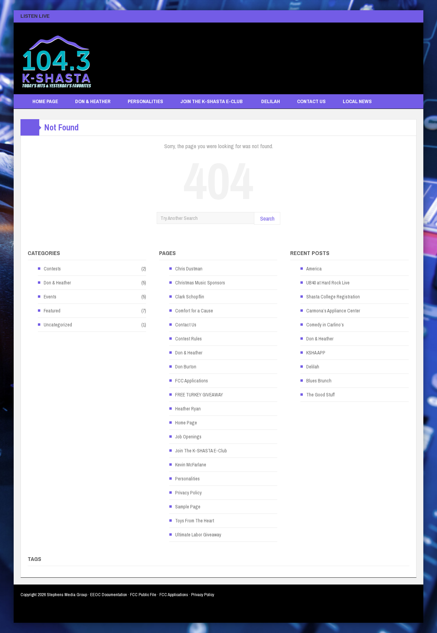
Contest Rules (188, 339)
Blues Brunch (319, 381)
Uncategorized (58, 325)
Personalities (145, 101)
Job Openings (188, 437)
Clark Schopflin (189, 297)
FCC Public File (143, 594)
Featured (52, 311)
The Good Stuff (320, 395)
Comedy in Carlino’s (325, 325)
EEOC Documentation (108, 594)
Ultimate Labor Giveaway (198, 535)
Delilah (270, 101)
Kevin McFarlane (190, 465)
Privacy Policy (188, 493)
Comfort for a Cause (194, 311)
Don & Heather (93, 101)
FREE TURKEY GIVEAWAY (199, 395)
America (314, 269)
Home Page (45, 101)
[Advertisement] (292, 55)
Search (267, 218)
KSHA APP (315, 353)
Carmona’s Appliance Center (333, 311)
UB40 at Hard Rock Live (328, 283)
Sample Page (187, 507)
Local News (357, 101)
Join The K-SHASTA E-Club (211, 101)
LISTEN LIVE (35, 16)
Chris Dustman (188, 269)
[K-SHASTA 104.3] (56, 58)
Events (50, 297)
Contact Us (311, 101)
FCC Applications (191, 381)
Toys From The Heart (194, 521)
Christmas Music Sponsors (200, 283)
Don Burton (185, 367)
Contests (52, 269)
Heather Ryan (188, 409)
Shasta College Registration (333, 297)
